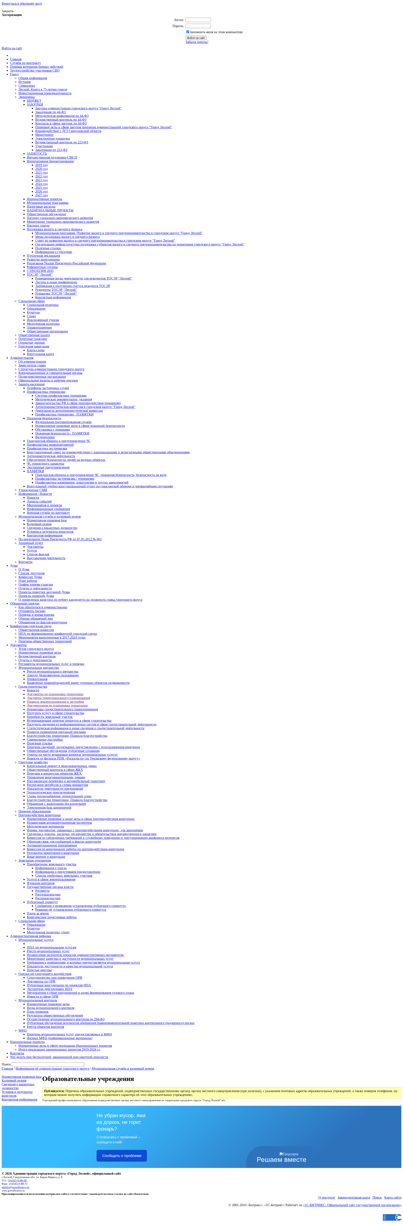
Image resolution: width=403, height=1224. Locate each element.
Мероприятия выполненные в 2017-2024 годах (52, 637)
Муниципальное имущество (38, 667)
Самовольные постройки (45, 739)
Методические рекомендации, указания (63, 399)
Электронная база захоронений (49, 807)
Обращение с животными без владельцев (56, 804)
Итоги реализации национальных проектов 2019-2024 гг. (59, 1049)
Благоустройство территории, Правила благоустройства (67, 735)
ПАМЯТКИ (35, 471)
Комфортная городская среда (30, 626)
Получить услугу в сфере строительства (55, 713)
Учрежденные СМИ (32, 490)
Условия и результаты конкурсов (50, 531)
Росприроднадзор (47, 898)
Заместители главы (32, 365)
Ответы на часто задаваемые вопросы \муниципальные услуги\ (72, 754)
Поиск (377, 1197)
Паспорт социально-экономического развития (60, 218)
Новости (33, 497)
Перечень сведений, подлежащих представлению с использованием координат (83, 747)
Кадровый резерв (39, 524)
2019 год (41, 165)
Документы (35, 546)
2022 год (41, 176)
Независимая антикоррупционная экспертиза (59, 822)
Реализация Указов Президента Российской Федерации (66, 263)
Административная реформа (30, 936)
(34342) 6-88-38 (17, 1180)
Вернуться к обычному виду (22, 3)
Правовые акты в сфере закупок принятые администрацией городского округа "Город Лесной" (103, 127)
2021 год (41, 172)
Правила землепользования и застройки (55, 701)
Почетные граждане (32, 339)
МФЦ (22, 1030)
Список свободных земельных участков (63, 875)
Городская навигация (33, 346)
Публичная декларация (43, 255)
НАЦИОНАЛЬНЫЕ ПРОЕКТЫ (50, 210)
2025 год (41, 187)
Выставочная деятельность (46, 558)
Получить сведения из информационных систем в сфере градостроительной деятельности (91, 724)
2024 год (41, 184)
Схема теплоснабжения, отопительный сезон (59, 796)
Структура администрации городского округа (51, 369)
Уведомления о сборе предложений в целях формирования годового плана (80, 992)
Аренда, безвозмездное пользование (53, 675)
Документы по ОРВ (41, 981)
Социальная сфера (31, 301)
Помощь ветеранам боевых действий (36, 66)
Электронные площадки (52, 138)
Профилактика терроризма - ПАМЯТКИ (64, 414)
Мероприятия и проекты (44, 505)
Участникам (44, 146)
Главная (15, 59)
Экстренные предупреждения (48, 467)
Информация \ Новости (35, 494)
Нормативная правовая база (47, 520)
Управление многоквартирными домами (56, 777)
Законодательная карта (354, 1197)
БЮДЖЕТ (34, 100)
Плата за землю (38, 913)
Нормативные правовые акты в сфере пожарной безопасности (80, 426)
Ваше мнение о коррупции (46, 856)
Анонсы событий (39, 501)
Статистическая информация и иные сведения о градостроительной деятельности (85, 728)
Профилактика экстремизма (47, 448)
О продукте (326, 1197)
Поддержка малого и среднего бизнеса (54, 229)
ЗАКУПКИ (35, 104)
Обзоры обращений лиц (35, 618)
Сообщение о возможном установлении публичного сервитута (80, 906)
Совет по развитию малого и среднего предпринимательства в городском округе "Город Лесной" (105, 240)
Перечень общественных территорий (45, 641)
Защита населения (31, 384)
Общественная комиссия (36, 630)
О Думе (23, 569)
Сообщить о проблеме (121, 1156)
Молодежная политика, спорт (48, 932)
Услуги (32, 550)
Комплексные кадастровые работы (52, 917)
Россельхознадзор (47, 894)
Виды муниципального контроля (50, 1008)
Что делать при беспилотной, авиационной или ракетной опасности (59, 1057)
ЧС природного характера (45, 463)
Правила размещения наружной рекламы (56, 732)
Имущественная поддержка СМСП (52, 157)
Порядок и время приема (36, 615)
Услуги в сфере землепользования (51, 879)
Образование (36, 308)
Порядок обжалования (34, 811)
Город (14, 74)
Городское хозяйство (33, 762)
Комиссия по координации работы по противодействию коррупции (75, 849)
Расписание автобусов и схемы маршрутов (57, 785)
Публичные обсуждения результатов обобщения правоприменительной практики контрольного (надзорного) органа (110, 1023)
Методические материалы (45, 826)
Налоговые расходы (41, 206)
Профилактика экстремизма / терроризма (64, 478)
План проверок (38, 1011)
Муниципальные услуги (36, 940)
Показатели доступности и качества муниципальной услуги (70, 966)
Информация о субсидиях (53, 252)
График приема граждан (35, 584)
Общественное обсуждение (46, 214)
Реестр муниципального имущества (52, 671)
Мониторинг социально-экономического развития (63, 221)
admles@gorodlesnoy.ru (15, 1187)
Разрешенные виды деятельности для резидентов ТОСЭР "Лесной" (83, 278)
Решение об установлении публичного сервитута (70, 909)
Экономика (26, 97)
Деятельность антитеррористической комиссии (69, 410)
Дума (14, 565)
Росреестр (42, 890)
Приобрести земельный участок (50, 717)
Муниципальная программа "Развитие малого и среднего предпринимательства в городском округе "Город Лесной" (119, 233)
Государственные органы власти (50, 887)
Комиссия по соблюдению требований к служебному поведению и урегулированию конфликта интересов (103, 838)
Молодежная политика (43, 323)
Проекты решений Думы (36, 596)
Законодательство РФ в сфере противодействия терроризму (78, 403)
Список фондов (38, 554)
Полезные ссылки (48, 248)
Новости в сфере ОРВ (42, 996)
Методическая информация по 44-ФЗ (62, 116)
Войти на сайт (12, 48)
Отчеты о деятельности (35, 588)
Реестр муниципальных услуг (48, 951)
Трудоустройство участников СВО (35, 70)
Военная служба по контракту (48, 512)
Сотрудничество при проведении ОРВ (54, 977)
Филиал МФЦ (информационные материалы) (59, 1038)
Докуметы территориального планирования (58, 698)
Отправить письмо (31, 611)
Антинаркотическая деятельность (51, 456)
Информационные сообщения (48, 509)
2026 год (41, 191)
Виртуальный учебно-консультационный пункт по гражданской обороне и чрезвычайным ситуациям (100, 486)
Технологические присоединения (51, 792)
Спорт (31, 316)
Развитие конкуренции (43, 259)
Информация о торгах (51, 868)
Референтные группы (42, 267)
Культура (33, 312)
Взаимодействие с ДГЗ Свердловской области (68, 131)
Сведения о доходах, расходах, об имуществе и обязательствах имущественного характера (91, 834)
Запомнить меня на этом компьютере (216, 32)
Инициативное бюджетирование (50, 161)
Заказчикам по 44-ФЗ (50, 112)
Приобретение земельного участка (51, 864)
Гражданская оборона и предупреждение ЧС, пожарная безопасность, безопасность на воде (100, 475)
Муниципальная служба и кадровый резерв (49, 516)
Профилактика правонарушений (50, 444)
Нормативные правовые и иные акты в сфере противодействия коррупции (81, 819)
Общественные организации (47, 331)
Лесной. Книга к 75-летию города (42, 89)
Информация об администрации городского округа (52, 1068)
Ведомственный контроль (37, 656)
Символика (26, 85)
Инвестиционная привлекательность (44, 93)
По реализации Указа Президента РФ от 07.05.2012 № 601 (60, 539)
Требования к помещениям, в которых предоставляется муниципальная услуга (83, 962)
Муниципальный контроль (37, 1000)
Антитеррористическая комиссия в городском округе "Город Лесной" (85, 407)
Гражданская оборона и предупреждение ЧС (59, 441)
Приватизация (37, 679)
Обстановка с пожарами (52, 429)
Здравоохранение (39, 327)
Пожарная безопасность (44, 418)
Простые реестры (39, 970)
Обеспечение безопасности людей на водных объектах (66, 460)
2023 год (41, 180)
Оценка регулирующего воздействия (44, 974)
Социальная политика (43, 305)
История (24, 82)
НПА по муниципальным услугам (51, 947)
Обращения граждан (24, 603)
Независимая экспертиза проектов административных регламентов (75, 955)
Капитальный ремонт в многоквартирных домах (62, 766)
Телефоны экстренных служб (48, 388)
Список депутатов (31, 573)
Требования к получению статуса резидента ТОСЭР (72, 286)
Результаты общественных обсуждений (55, 1015)
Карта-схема (35, 350)
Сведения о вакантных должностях (52, 528)
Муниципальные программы (47, 203)
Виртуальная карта (40, 354)
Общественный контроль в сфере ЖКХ (55, 769)
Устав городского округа (36, 649)
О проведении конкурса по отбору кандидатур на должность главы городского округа (80, 599)
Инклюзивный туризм (43, 320)
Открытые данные (31, 342)
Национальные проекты (27, 1042)
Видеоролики (45, 437)
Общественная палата (34, 335)
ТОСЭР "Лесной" (39, 274)
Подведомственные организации (42, 376)
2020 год (41, 169)
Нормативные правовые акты (39, 652)
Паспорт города (38, 225)
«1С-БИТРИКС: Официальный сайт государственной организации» (352, 1205)
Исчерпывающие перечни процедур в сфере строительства (69, 720)
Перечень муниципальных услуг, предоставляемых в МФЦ (69, 1034)
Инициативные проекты (44, 199)
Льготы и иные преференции (56, 282)
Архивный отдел (30, 543)
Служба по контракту (25, 63)
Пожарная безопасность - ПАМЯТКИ (62, 433)
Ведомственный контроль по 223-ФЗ (61, 142)
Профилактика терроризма (46, 392)
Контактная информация (53, 297)
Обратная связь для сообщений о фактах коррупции (64, 841)
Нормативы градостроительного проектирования (62, 709)
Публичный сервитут (42, 902)
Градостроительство (32, 686)
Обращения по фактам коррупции (42, 622)
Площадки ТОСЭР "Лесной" (56, 293)
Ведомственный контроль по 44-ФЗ (60, 119)
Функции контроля (40, 883)
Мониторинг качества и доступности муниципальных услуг (70, 958)
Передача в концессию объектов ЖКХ (54, 773)
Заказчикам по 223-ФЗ (51, 150)
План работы (27, 580)
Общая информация (32, 78)
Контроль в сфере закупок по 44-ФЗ (61, 123)
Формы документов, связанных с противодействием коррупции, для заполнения (85, 830)
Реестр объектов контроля (45, 1027)
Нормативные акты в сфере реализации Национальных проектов (65, 1045)
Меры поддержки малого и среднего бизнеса (67, 237)
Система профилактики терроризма (60, 395)
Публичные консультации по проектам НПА (59, 985)
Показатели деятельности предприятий (55, 788)
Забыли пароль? (197, 42)
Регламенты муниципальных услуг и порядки (51, 664)
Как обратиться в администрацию (42, 607)
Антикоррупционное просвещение (52, 845)
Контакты (25, 562)
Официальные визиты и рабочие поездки (48, 380)
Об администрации (32, 361)
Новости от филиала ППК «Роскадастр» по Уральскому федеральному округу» (83, 758)
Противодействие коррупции (39, 815)
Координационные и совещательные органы (50, 373)
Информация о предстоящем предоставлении (67, 872)
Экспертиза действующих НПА (49, 989)
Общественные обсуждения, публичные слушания (63, 751)
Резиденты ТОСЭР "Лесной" (56, 289)
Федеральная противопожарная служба (63, 422)
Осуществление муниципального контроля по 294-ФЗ (66, 1019)
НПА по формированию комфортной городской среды (57, 633)
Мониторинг (44, 134)
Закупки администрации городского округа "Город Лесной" (78, 108)
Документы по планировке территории (55, 694)
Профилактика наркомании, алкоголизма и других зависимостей (81, 482)
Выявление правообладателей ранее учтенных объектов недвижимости (78, 683)
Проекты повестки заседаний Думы (44, 592)
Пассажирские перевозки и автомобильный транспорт (66, 781)
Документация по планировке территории (57, 705)
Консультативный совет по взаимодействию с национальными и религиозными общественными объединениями (108, 452)
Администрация (21, 357)
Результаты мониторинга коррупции (53, 853)
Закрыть (7, 11)
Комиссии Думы (30, 577)
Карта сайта (392, 1197)
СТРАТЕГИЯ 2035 (40, 271)
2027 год (41, 195)
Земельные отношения (34, 860)
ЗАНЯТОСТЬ (37, 153)
